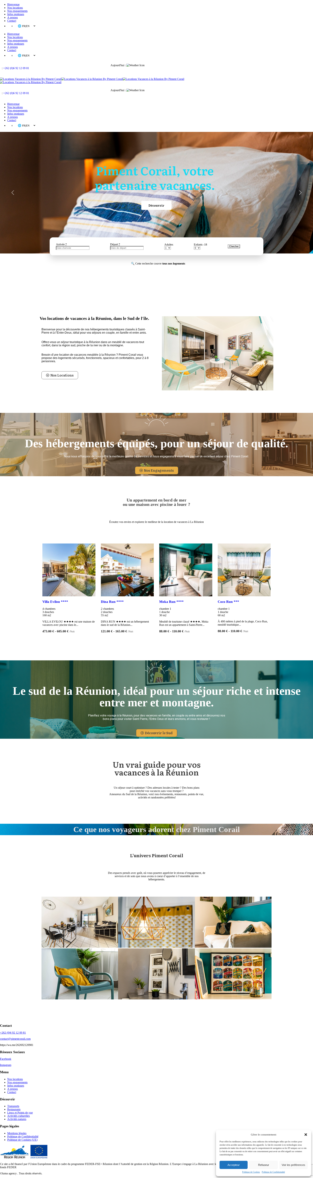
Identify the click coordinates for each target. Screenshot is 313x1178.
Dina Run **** (112, 602)
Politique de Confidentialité (273, 1172)
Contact (11, 20)
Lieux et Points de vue (20, 1112)
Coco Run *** (228, 602)
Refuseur (263, 1164)
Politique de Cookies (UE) (22, 1139)
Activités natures (16, 1119)
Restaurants (13, 1109)
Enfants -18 (200, 244)
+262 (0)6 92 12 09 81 (16, 68)
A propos (12, 17)
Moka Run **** (171, 602)
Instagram (5, 1065)
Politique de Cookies (251, 1172)
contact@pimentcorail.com (15, 1038)
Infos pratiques (15, 14)
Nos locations (15, 7)
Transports (13, 1106)
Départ (115, 244)
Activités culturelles (18, 1115)
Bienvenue (13, 4)
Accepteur (234, 1164)
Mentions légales (16, 1133)
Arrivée (61, 244)
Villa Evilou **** (55, 602)
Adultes (168, 244)
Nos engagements (17, 10)
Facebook (5, 1058)
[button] (306, 1134)
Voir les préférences (293, 1164)
